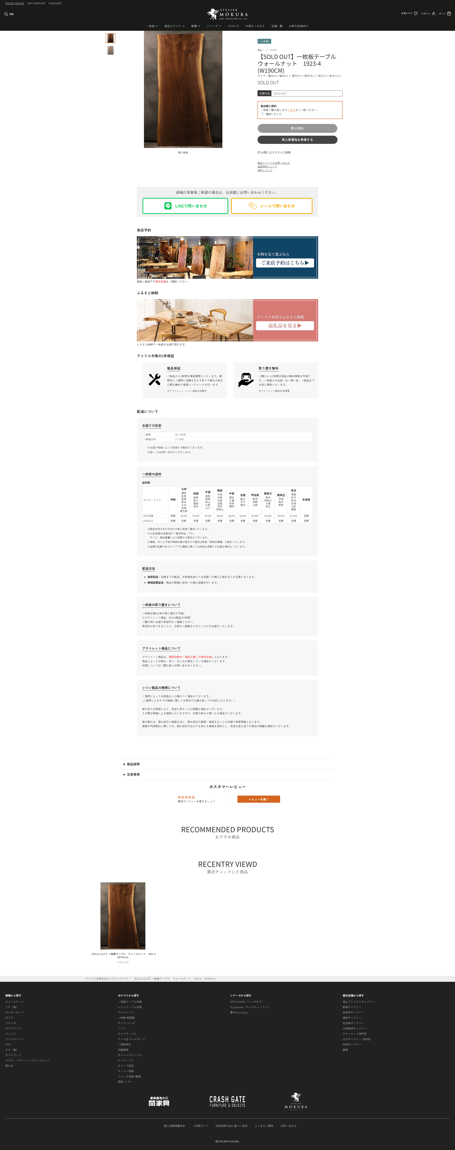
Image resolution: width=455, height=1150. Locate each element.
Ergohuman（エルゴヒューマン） (250, 1007)
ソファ (122, 1028)
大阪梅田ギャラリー (355, 1028)
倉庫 (345, 1049)
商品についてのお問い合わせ (274, 163)
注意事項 (133, 774)
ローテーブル (126, 1060)
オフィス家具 (126, 1065)
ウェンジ (10, 1033)
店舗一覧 (277, 26)
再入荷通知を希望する (297, 139)
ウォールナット (14, 1001)
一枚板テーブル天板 (130, 1001)
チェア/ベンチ (126, 1023)
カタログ (233, 26)
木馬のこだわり (255, 26)
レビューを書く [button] (259, 799)
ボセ (8, 1044)
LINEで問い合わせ (191, 206)
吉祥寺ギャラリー (353, 1012)
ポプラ (9, 1017)
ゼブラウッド (13, 1028)
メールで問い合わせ (277, 206)
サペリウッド (13, 1055)
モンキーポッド (14, 1012)
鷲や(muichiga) (239, 1012)
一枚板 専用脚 (126, 1017)
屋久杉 (9, 1065)
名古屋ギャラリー (353, 1023)
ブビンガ (10, 1023)
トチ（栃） (12, 1007)
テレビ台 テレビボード (131, 1039)
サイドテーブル (127, 1033)
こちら (291, 110)
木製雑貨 (123, 1049)
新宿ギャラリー (352, 1007)
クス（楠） (12, 1049)
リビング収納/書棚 (129, 1076)
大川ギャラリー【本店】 (357, 1039)
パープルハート (14, 1039)
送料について (265, 170)
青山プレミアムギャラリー (359, 1001)
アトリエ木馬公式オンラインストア (106, 978)
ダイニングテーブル (130, 1055)
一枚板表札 (124, 1044)
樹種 (194, 26)
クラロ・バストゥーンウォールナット (28, 1060)
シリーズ (212, 26)
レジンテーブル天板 (130, 1007)
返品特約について (267, 166)
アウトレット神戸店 (355, 1033)
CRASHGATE (55, 3)
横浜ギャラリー (352, 1017)
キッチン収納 (126, 1071)
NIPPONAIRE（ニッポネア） (247, 1001)
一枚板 (150, 26)
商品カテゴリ (173, 26)
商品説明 (133, 764)
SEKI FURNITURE (36, 3)
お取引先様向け (299, 26)
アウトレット (126, 1012)
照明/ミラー (125, 1081)
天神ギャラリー (352, 1044)
